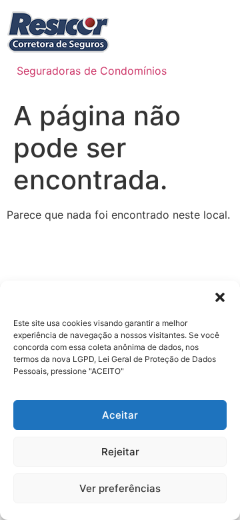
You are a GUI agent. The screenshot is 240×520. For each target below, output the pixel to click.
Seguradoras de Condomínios (92, 70)
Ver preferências (120, 488)
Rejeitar (120, 451)
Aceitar (120, 415)
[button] (220, 297)
